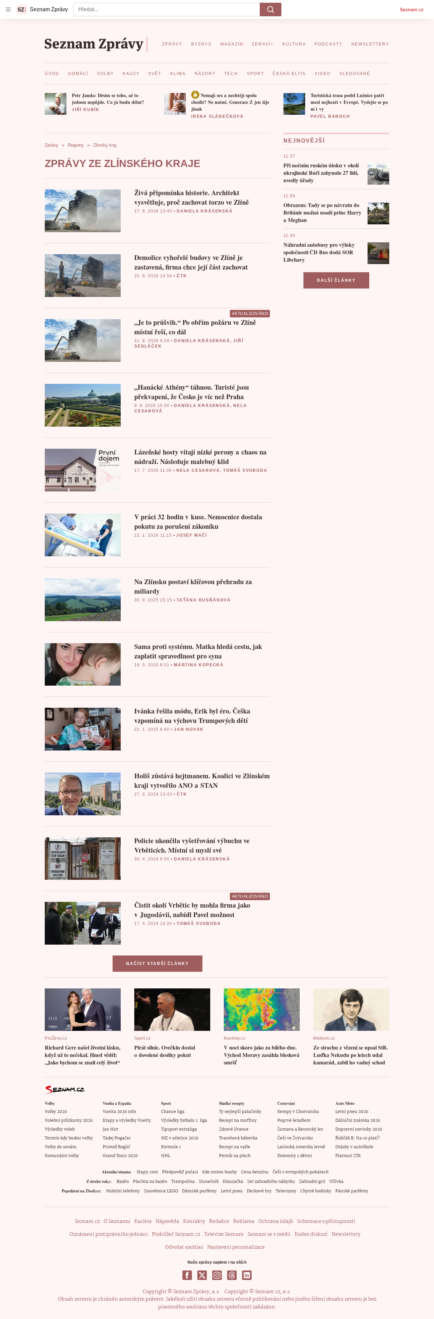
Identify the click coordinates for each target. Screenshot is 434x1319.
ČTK (182, 276)
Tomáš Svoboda (245, 470)
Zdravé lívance (234, 1129)
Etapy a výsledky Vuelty (127, 1120)
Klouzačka (233, 1181)
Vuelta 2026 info (119, 1111)
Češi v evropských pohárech (301, 1172)
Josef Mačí (191, 535)
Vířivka (336, 1181)
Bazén (123, 1181)
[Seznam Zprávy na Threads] (232, 1275)
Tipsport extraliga (179, 1129)
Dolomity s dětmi (294, 1155)
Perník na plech (235, 1155)
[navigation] (8, 9)
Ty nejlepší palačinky (240, 1111)
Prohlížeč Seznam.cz (176, 1234)
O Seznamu (117, 1222)
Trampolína (183, 1181)
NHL (165, 1155)
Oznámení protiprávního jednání (109, 1234)
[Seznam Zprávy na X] (202, 1275)
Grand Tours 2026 (120, 1155)
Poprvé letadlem (294, 1120)
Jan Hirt (110, 1129)
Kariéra (143, 1222)
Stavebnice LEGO (161, 1191)
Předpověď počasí (180, 1172)
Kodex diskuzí (311, 1234)
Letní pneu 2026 (351, 1111)
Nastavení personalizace (236, 1247)
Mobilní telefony (123, 1191)
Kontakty (194, 1222)
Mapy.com (147, 1172)
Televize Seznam (223, 1234)
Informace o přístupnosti (326, 1222)
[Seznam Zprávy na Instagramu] (217, 1275)
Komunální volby (62, 1155)
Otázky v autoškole (354, 1147)
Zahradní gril (312, 1181)
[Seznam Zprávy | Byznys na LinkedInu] (247, 1275)
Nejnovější (304, 141)
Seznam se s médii (269, 1234)
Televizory (286, 1191)
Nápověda (167, 1222)
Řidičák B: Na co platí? (357, 1138)
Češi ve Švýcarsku (295, 1138)
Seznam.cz (411, 9)
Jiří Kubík (86, 109)
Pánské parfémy (351, 1191)
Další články (336, 280)
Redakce (219, 1222)
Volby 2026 (56, 1111)
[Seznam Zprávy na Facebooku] (187, 1275)
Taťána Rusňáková (204, 600)
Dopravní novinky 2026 (358, 1129)
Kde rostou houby (219, 1172)
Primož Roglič (116, 1147)
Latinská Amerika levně (301, 1147)
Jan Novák (189, 729)
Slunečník (209, 1181)
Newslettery (346, 1234)
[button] (55, 104)
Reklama (243, 1222)
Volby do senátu (61, 1147)
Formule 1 (171, 1147)
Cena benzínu (255, 1172)
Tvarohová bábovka (238, 1138)
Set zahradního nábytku (271, 1181)
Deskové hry (259, 1191)
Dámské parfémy (199, 1191)
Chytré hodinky (315, 1191)
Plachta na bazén (150, 1181)
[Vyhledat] (270, 9)
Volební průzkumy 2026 (69, 1120)
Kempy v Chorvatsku (298, 1111)
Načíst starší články (157, 963)
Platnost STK (348, 1155)
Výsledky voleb (60, 1129)
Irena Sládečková (217, 116)
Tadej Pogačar (117, 1138)
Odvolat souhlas (184, 1247)
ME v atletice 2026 (179, 1138)
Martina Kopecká (199, 665)
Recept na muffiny (238, 1120)
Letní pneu (232, 1191)
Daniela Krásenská (205, 211)
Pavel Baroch (330, 116)
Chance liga (172, 1111)
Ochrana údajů (275, 1222)
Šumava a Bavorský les (300, 1129)
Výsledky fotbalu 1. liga (184, 1120)
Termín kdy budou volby (69, 1138)
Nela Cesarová (198, 470)
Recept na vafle (234, 1147)
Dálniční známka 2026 (357, 1120)
